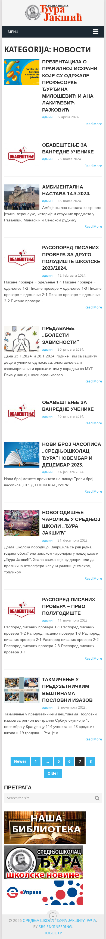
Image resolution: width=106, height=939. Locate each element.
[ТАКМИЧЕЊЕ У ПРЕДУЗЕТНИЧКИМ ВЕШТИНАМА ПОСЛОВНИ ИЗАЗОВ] (21, 690)
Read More (93, 124)
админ (47, 117)
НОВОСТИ (53, 933)
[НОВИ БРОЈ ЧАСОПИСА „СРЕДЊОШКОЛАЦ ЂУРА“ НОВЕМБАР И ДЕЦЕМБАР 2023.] (21, 455)
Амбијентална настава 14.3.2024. (66, 190)
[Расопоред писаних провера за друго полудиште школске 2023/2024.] (21, 258)
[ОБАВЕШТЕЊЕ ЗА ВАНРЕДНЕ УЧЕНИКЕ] (21, 155)
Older (53, 773)
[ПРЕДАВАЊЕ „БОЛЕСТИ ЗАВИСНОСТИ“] (21, 339)
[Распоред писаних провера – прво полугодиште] (21, 610)
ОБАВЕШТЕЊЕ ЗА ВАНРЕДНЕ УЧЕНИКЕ (68, 148)
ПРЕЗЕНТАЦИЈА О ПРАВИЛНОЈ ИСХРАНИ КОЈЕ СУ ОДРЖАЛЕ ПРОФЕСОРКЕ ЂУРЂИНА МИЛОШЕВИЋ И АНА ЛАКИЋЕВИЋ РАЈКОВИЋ (69, 85)
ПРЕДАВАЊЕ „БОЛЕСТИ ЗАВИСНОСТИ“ (60, 335)
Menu (13, 32)
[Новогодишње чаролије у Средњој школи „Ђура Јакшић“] (21, 523)
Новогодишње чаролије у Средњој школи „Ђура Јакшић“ (71, 522)
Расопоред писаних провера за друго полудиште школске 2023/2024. (71, 258)
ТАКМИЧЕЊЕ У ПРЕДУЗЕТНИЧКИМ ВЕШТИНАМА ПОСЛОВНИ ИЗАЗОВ (67, 690)
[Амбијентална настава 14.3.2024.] (21, 197)
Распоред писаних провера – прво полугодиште (68, 606)
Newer (20, 761)
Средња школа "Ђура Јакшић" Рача (59, 920)
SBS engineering (55, 927)
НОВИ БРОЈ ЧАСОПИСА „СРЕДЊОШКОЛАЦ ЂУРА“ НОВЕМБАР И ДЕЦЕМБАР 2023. (71, 454)
